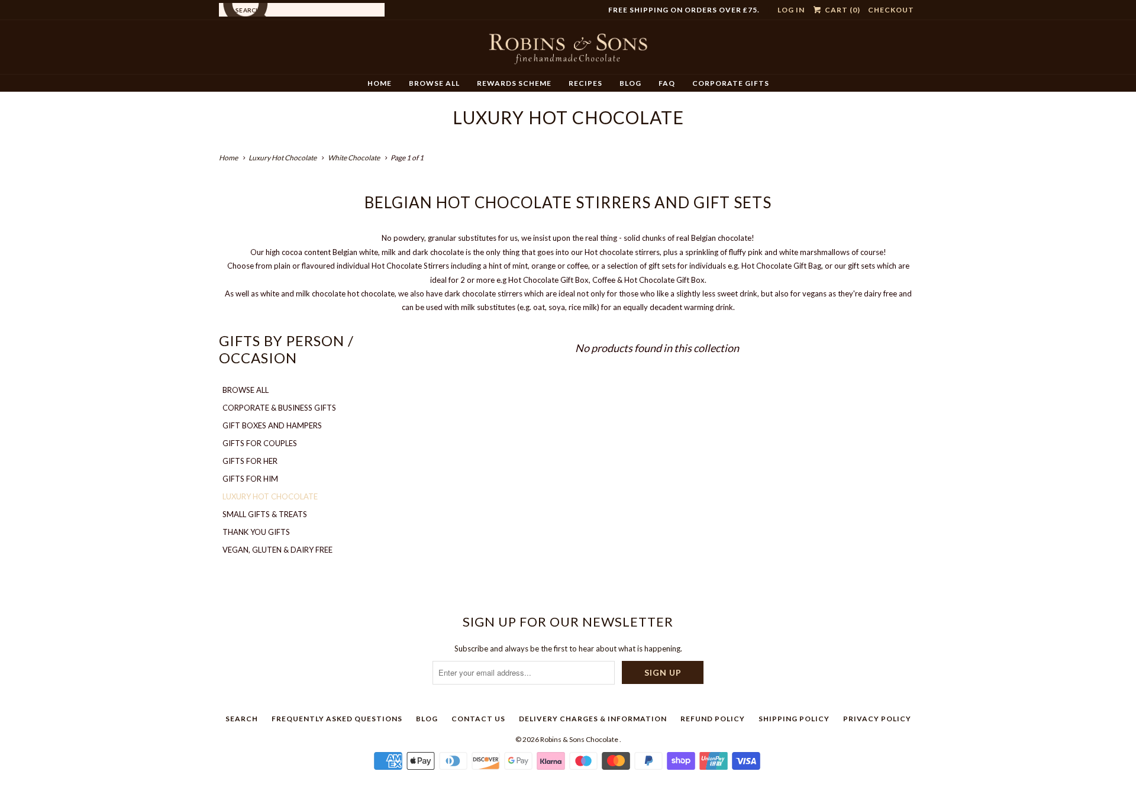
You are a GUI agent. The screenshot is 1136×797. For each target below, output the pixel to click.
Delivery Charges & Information (593, 718)
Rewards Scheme (514, 83)
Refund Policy (712, 718)
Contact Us (478, 718)
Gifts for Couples (259, 443)
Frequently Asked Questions (337, 718)
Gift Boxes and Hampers (272, 425)
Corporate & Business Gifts (279, 407)
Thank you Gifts (256, 532)
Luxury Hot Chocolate (568, 117)
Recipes (585, 83)
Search (241, 718)
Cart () (841, 9)
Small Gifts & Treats (264, 514)
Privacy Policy (877, 718)
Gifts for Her (249, 461)
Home (379, 83)
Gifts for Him (250, 478)
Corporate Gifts (730, 83)
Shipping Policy (794, 718)
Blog (630, 83)
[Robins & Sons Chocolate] (568, 51)
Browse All (434, 83)
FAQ (667, 83)
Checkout (891, 9)
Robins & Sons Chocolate (579, 739)
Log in (791, 9)
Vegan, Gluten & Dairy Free (277, 549)
